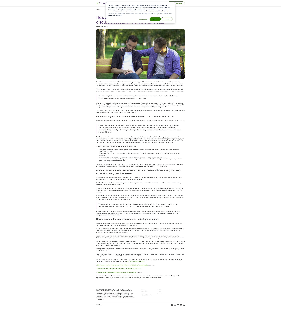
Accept (155, 19)
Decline (167, 19)
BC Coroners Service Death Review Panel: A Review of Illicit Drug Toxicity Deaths (122, 265)
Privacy (143, 293)
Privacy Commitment (163, 10)
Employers (99, 9)
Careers (159, 291)
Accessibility (144, 291)
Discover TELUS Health (176, 3)
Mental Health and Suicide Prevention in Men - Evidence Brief (116, 272)
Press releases (160, 293)
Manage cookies (143, 19)
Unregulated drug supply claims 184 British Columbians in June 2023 (119, 268)
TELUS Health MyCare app (135, 261)
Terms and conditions (146, 295)
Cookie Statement (150, 10)
